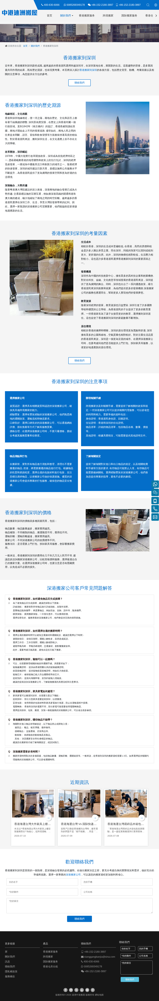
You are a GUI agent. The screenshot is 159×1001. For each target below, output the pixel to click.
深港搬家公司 (73, 874)
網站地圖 (99, 995)
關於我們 (65, 15)
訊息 (7, 961)
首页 (49, 15)
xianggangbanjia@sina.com (99, 956)
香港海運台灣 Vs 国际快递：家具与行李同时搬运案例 (94, 824)
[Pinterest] (93, 990)
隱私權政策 (11, 971)
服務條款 (10, 976)
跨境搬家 (108, 15)
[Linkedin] (71, 990)
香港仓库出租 (50, 966)
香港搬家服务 (87, 15)
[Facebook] (66, 990)
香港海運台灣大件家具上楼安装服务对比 (39, 824)
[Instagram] (87, 990)
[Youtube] (82, 990)
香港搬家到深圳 (88, 70)
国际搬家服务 (129, 15)
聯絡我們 (79, 82)
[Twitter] (76, 990)
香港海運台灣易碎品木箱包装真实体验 (131, 824)
